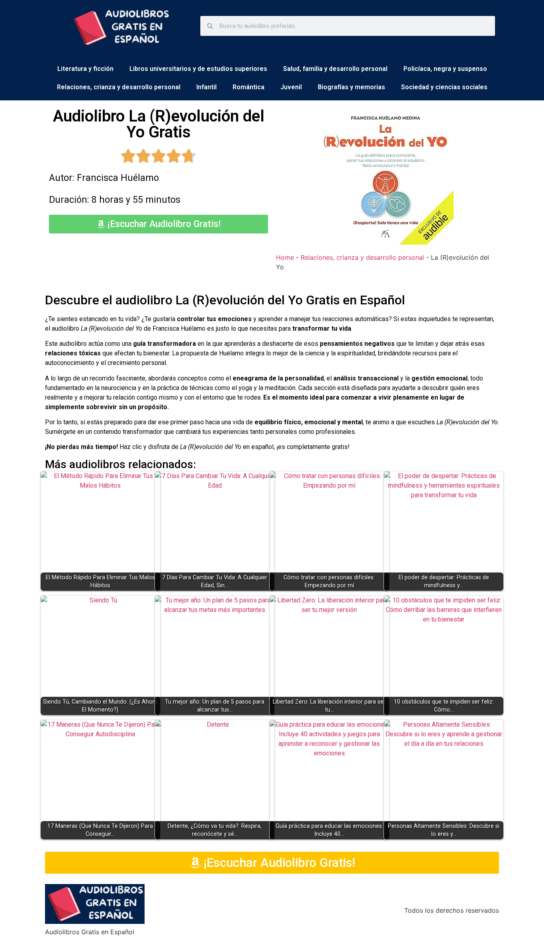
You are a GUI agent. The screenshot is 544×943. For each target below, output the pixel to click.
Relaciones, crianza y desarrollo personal (118, 87)
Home (285, 257)
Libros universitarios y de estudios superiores (198, 69)
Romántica (248, 87)
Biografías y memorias (351, 87)
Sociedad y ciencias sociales (444, 87)
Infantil (206, 87)
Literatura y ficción (85, 69)
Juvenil (291, 87)
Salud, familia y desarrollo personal (335, 69)
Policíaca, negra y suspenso (445, 69)
